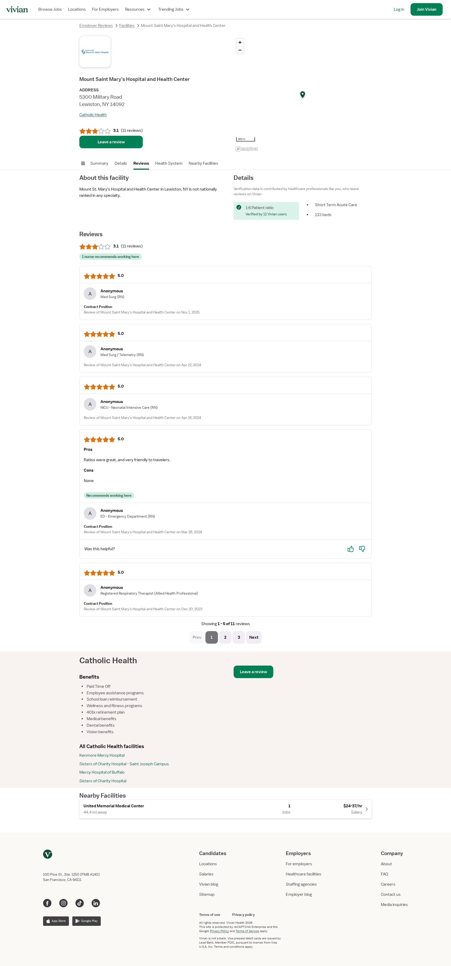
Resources (135, 9)
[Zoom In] (240, 42)
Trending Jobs (170, 9)
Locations (77, 9)
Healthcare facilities (303, 874)
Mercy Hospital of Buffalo (101, 772)
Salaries (206, 874)
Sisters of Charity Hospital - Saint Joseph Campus (124, 764)
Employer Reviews (96, 25)
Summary (99, 163)
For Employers (105, 9)
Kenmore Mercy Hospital (101, 755)
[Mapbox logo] (246, 149)
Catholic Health (93, 114)
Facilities (127, 25)
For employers (299, 864)
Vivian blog (208, 884)
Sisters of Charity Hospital (102, 781)
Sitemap (207, 894)
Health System (168, 163)
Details (121, 163)
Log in (399, 9)
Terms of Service (247, 931)
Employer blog (299, 894)
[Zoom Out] (240, 50)
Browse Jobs (50, 9)
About (386, 864)
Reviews (141, 163)
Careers (388, 884)
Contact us (391, 894)
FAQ (384, 874)
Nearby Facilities (203, 163)
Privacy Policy (219, 931)
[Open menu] (83, 163)
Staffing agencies (301, 884)
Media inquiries (394, 904)
